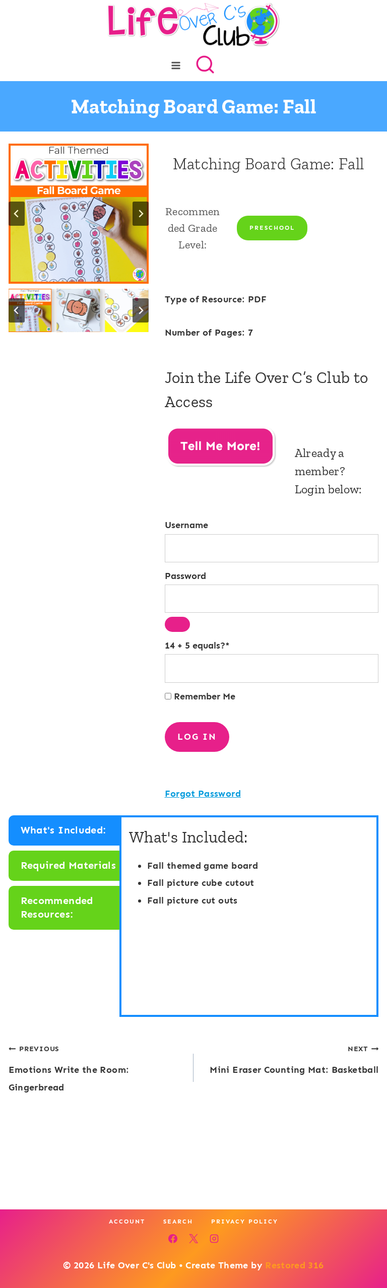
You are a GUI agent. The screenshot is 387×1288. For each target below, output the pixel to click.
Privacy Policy (244, 1221)
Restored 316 (294, 1265)
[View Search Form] (205, 65)
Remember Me (203, 696)
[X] (193, 1239)
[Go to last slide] (17, 214)
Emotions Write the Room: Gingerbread (69, 1068)
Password (185, 576)
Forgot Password (203, 793)
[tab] (65, 830)
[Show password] (177, 624)
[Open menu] (176, 65)
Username (186, 525)
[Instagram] (214, 1239)
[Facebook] (173, 1239)
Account (127, 1221)
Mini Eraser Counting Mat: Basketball (294, 1059)
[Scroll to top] (363, 1249)
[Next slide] (141, 214)
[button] (30, 310)
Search (178, 1221)
